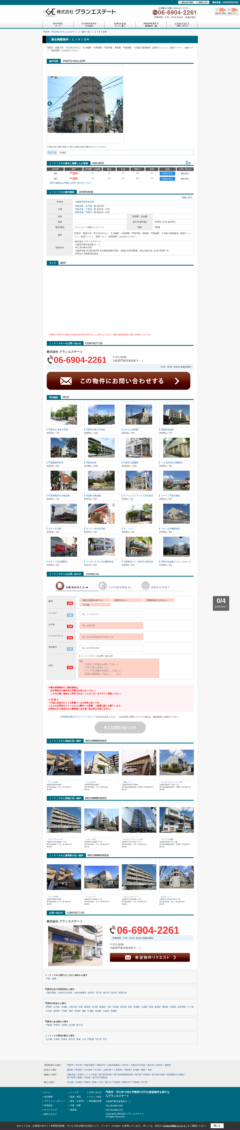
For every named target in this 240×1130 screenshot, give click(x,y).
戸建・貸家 (51, 979)
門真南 (49, 1025)
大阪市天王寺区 (65, 993)
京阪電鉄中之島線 (175, 1074)
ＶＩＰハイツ (91, 897)
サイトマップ (50, 1110)
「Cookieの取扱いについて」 (174, 1126)
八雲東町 (118, 1070)
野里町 (49, 1007)
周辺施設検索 (95, 1101)
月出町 (49, 1011)
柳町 (84, 1011)
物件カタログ (50, 1114)
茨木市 (114, 993)
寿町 (71, 1011)
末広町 (91, 202)
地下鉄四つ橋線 (74, 1077)
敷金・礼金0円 (77, 1101)
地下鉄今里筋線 (99, 1077)
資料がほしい (121, 600)
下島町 (64, 1011)
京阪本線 (79, 206)
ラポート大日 (91, 839)
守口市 (99, 993)
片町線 (87, 1077)
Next (121, 103)
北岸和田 (181, 1007)
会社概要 (48, 1097)
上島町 (144, 1007)
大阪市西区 (51, 993)
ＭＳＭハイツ (166, 897)
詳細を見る (167, 173)
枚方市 (106, 993)
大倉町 (106, 1011)
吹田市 (91, 993)
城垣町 (56, 1011)
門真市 (84, 202)
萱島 (78, 1039)
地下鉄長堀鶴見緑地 (123, 1074)
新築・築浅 (75, 1097)
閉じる (217, 1125)
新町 (143, 1070)
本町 (81, 1007)
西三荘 (79, 1025)
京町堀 (127, 1070)
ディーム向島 (53, 782)
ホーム (47, 1092)
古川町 (56, 1007)
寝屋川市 (123, 993)
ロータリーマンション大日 (133, 839)
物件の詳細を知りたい (93, 600)
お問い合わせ (95, 1092)
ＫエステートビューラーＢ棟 (171, 782)
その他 (86, 605)
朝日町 (123, 1007)
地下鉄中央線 (158, 1074)
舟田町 (77, 1011)
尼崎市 (168, 1065)
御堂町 (87, 1007)
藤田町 (70, 1070)
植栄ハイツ (127, 782)
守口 (105, 1039)
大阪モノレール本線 (87, 1074)
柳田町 (165, 1007)
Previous (50, 103)
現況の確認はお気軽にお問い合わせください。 (72, 183)
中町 (109, 1007)
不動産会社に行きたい (157, 600)
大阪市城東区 (80, 993)
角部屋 (73, 1110)
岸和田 (173, 1007)
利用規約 (66, 717)
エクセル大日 (91, 782)
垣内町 (98, 1011)
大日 (84, 1039)
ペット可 (74, 1092)
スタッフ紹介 (95, 1097)
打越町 (91, 1011)
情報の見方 (187, 197)
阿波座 (117, 1082)
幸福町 (137, 1007)
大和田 (89, 209)
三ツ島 (190, 1007)
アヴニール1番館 (167, 839)
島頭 (151, 1007)
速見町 (157, 1007)
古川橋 (89, 206)
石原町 (116, 1007)
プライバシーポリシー (85, 717)
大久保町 (88, 1070)
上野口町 (73, 1007)
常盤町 (114, 1011)
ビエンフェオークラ (55, 839)
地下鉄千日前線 (142, 1074)
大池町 (64, 1007)
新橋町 (102, 1007)
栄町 (130, 1007)
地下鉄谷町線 (105, 1074)
